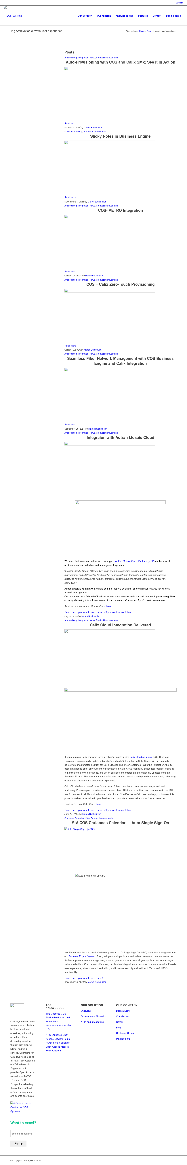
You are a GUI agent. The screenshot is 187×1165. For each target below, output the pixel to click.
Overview (86, 1010)
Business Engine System (81, 956)
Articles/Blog (70, 57)
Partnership (76, 131)
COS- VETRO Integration (120, 210)
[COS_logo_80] (13, 16)
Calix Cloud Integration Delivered (120, 625)
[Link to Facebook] (163, 1160)
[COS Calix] (109, 291)
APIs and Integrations (92, 1022)
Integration (83, 57)
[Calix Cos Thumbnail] (109, 217)
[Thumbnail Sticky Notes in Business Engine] (109, 143)
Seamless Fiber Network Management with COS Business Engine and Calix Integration (120, 360)
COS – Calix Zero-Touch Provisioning (120, 284)
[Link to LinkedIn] (168, 1160)
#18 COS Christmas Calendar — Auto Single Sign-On (120, 822)
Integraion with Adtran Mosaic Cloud (120, 437)
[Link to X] (174, 1160)
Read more (70, 123)
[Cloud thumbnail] (109, 632)
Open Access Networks (93, 1016)
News (92, 57)
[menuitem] (85, 16)
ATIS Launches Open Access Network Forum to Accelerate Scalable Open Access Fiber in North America (58, 1042)
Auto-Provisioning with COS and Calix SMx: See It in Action (120, 62)
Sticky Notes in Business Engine (120, 136)
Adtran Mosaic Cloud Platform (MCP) (134, 561)
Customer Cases (125, 1033)
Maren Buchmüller (93, 127)
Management (123, 1038)
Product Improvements (107, 57)
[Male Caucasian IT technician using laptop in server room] (120, 829)
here (108, 606)
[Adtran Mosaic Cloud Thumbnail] (109, 444)
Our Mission (122, 1016)
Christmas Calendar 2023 (77, 818)
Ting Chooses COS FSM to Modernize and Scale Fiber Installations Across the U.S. (58, 1021)
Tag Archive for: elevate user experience (36, 31)
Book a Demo (123, 1010)
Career (119, 1022)
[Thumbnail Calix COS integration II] (109, 69)
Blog (118, 1027)
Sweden (179, 2)
